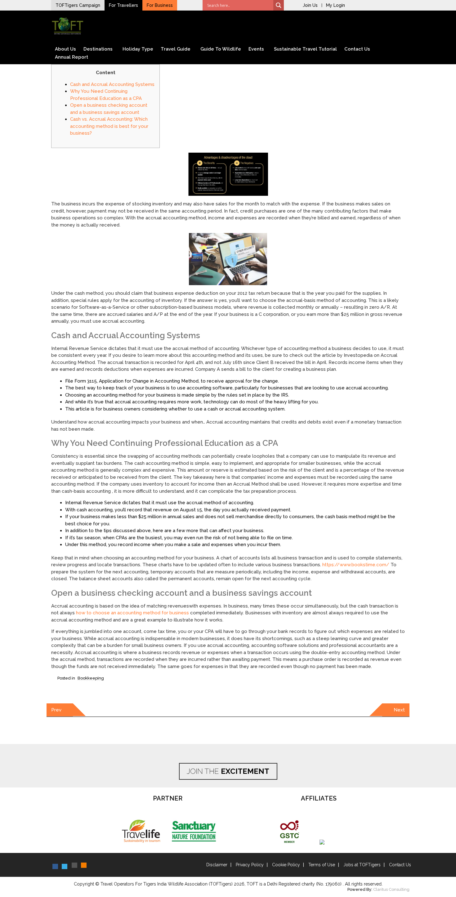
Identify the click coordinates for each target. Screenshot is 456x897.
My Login (335, 5)
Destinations (98, 49)
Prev (56, 710)
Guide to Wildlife (220, 49)
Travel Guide (175, 49)
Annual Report (71, 57)
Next (399, 710)
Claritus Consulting (391, 889)
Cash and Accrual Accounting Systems (112, 84)
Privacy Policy (250, 864)
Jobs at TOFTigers (362, 864)
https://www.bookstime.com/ (355, 564)
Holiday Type (138, 49)
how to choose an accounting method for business (132, 613)
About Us (65, 49)
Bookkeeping (91, 678)
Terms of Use (321, 864)
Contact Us (357, 49)
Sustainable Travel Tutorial (305, 49)
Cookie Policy (286, 864)
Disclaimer (216, 864)
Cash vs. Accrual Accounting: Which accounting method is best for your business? (109, 126)
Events (256, 49)
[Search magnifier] (278, 5)
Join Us (310, 5)
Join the (228, 771)
